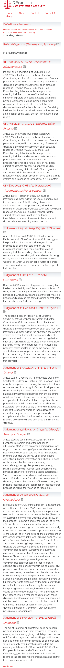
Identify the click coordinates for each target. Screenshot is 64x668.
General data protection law (23, 29)
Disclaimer (8, 666)
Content (35, 13)
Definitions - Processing (24, 32)
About (22, 13)
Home (10, 13)
